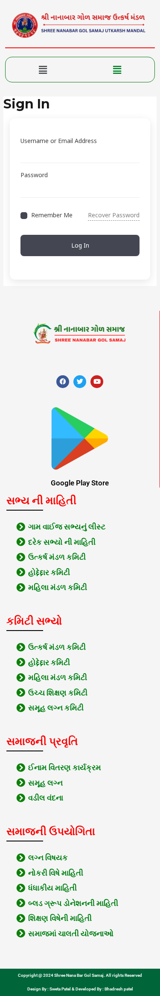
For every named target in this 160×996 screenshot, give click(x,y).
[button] (43, 69)
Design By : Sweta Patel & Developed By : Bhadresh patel (80, 989)
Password (34, 175)
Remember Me (52, 215)
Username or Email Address (58, 141)
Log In (80, 245)
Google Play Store (80, 483)
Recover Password (114, 215)
